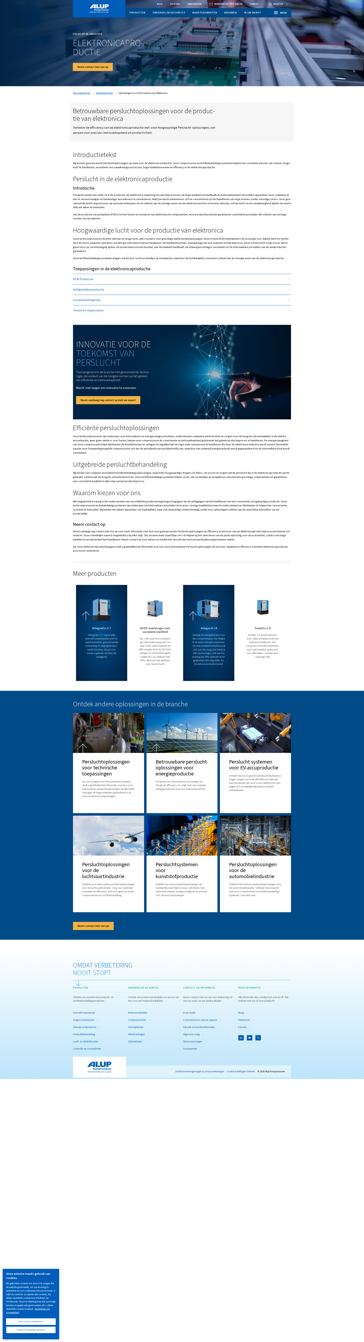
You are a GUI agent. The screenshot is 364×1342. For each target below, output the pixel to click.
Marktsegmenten (204, 13)
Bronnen (230, 13)
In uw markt (252, 13)
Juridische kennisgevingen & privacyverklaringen (199, 1071)
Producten (137, 13)
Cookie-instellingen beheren (241, 1071)
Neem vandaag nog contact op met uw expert (108, 400)
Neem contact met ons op (92, 67)
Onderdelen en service (169, 13)
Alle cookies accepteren (31, 1321)
